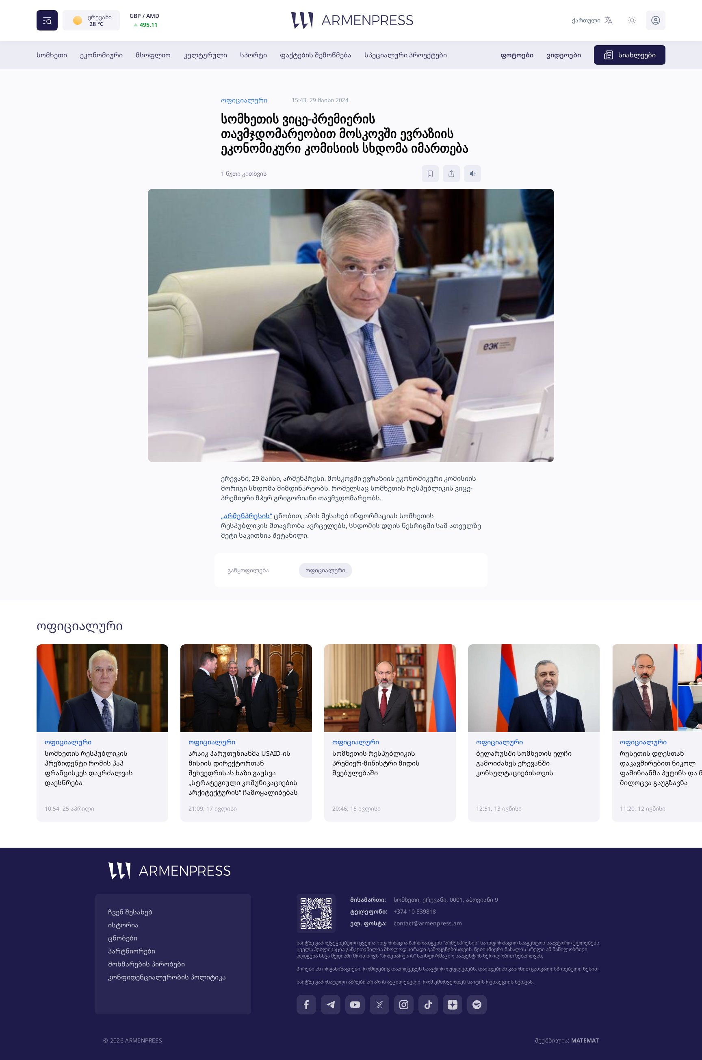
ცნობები (122, 937)
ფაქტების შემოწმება (315, 54)
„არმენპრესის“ (246, 515)
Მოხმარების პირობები (146, 964)
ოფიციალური (325, 570)
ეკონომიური (101, 54)
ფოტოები (516, 54)
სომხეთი (52, 54)
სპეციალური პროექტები (405, 54)
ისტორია (123, 924)
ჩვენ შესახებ (130, 911)
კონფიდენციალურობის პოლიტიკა (167, 977)
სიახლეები (637, 54)
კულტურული (205, 54)
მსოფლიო (153, 54)
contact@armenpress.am (428, 923)
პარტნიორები (131, 951)
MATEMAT (585, 1040)
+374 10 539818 (415, 911)
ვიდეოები (563, 54)
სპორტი (253, 54)
